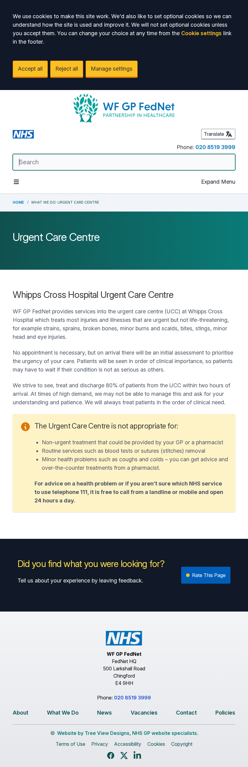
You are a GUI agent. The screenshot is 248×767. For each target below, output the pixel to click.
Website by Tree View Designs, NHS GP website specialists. (127, 733)
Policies (225, 712)
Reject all (66, 68)
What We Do (63, 712)
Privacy (99, 744)
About (20, 712)
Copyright (181, 744)
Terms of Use (70, 744)
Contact (186, 712)
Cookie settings (201, 33)
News (104, 712)
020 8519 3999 (215, 147)
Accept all (30, 68)
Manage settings (111, 68)
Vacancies (144, 712)
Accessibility (127, 744)
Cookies (156, 744)
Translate (214, 134)
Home (18, 202)
